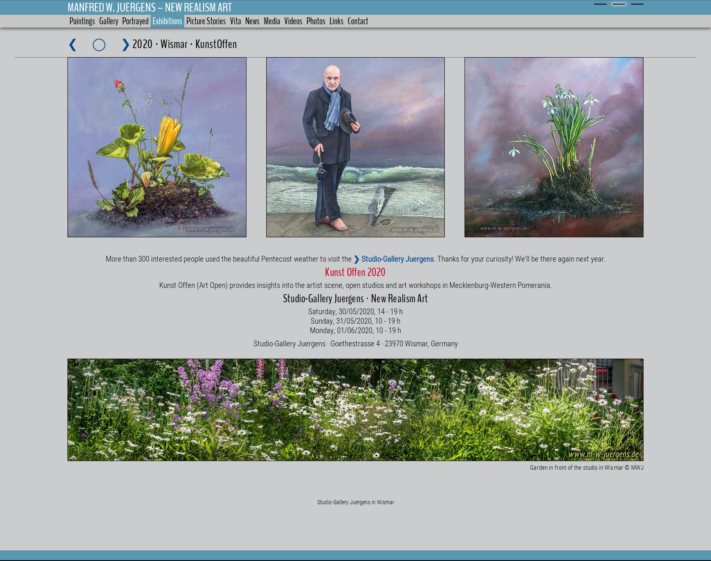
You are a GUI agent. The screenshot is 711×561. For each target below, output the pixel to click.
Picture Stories (206, 21)
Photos (316, 21)
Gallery (108, 21)
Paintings (82, 21)
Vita (235, 21)
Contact (358, 21)
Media (272, 21)
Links (337, 21)
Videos (293, 21)
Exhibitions (167, 21)
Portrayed (135, 21)
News (252, 21)
